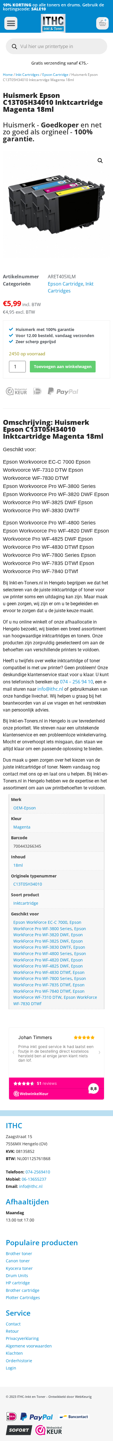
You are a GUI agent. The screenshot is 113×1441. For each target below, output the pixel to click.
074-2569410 (37, 1172)
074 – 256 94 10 (76, 682)
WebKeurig (83, 1396)
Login (11, 1368)
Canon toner (18, 1260)
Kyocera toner (19, 1268)
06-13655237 (34, 1179)
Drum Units (17, 1275)
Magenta (21, 827)
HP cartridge (18, 1282)
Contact (13, 1324)
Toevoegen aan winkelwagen (63, 366)
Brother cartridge (22, 1290)
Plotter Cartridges (23, 1297)
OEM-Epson (24, 808)
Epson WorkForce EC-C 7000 (40, 922)
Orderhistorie (19, 1360)
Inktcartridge (25, 903)
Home (8, 74)
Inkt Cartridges (27, 74)
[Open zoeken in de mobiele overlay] (56, 46)
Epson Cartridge (55, 74)
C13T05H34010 (27, 884)
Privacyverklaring (22, 1338)
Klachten (14, 1353)
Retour (12, 1331)
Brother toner (19, 1253)
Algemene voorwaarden (29, 1346)
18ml (18, 865)
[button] (10, 23)
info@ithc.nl (50, 689)
